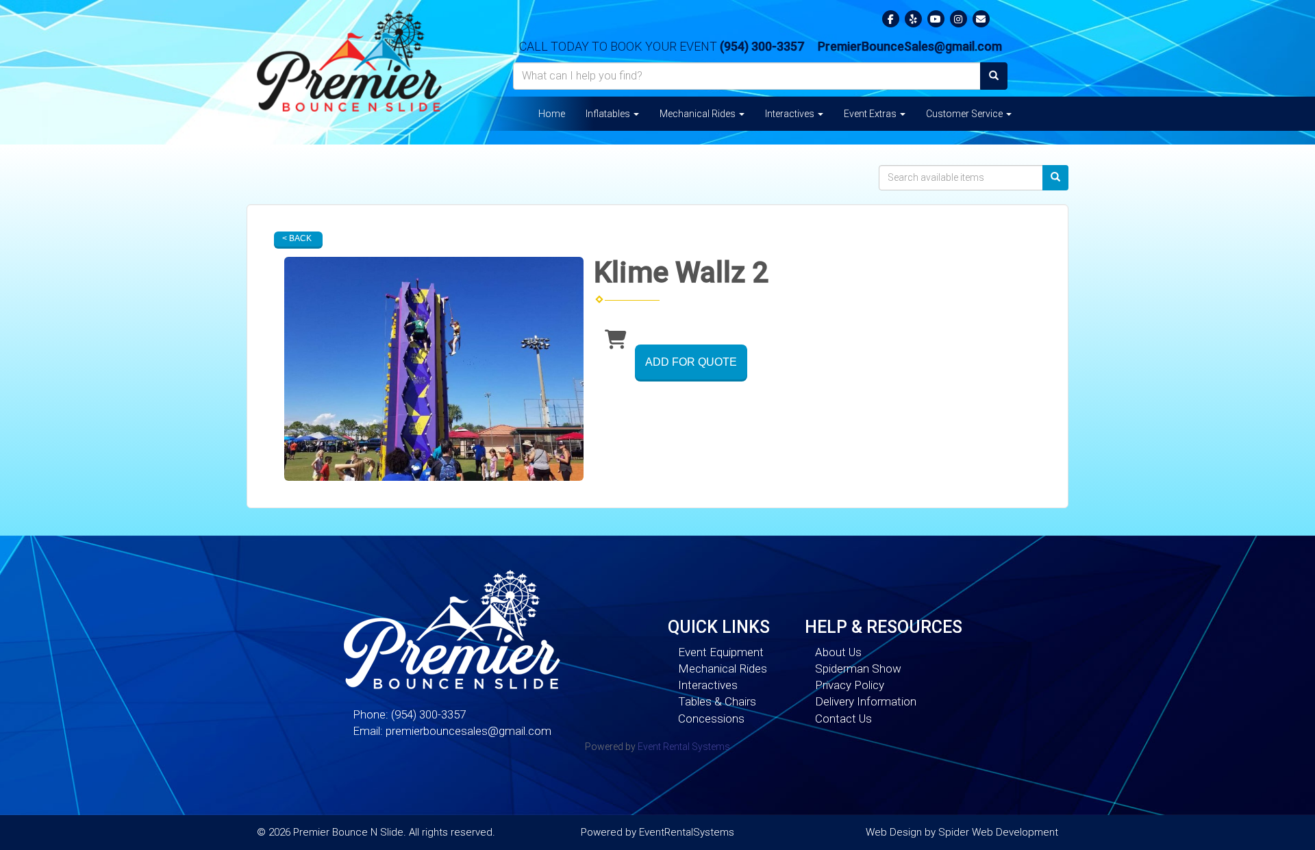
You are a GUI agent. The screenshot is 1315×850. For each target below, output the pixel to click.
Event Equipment (721, 652)
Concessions (711, 718)
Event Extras (871, 113)
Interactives (790, 113)
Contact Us (843, 718)
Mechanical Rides (699, 113)
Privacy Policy (849, 685)
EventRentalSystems (686, 832)
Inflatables (609, 113)
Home (551, 113)
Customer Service (965, 113)
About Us (838, 652)
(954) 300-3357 (762, 46)
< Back (297, 238)
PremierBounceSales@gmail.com (910, 46)
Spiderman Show (858, 668)
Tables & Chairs (717, 701)
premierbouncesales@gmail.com (468, 731)
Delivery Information (865, 701)
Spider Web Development (998, 832)
